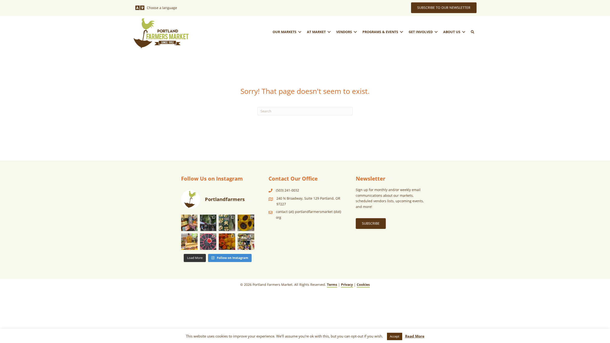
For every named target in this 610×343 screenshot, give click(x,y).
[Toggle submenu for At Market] (329, 32)
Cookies (363, 284)
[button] (472, 32)
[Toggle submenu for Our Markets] (300, 32)
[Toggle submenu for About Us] (464, 32)
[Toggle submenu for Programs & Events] (401, 32)
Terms (332, 284)
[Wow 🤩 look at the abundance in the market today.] (227, 241)
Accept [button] (394, 336)
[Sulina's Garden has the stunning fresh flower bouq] (246, 241)
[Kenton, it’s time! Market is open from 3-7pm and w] (189, 223)
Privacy (347, 284)
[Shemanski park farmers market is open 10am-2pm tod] (208, 223)
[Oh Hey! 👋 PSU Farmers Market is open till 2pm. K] (246, 223)
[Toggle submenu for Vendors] (355, 32)
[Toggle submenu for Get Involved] (436, 32)
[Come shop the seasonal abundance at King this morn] (227, 223)
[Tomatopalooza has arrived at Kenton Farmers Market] (208, 241)
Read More (414, 336)
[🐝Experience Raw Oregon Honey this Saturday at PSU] (189, 241)
